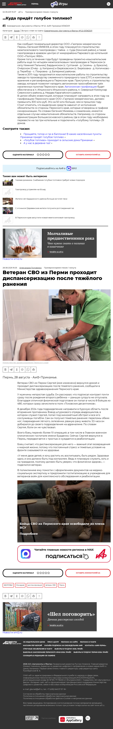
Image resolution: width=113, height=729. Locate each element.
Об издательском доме (34, 642)
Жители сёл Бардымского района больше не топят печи (41, 199)
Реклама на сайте (69, 642)
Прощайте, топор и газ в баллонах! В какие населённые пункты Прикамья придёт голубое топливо (61, 136)
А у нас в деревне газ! (37, 143)
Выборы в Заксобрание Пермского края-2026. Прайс (47, 652)
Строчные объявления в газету (37, 649)
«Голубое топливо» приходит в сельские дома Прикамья (58, 140)
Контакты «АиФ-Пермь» (95, 645)
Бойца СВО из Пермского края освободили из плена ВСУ (62, 525)
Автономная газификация (81, 86)
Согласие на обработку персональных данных (44, 694)
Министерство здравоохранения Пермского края (25, 362)
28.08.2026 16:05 (10, 268)
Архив (17, 31)
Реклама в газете (88, 642)
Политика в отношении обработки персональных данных (49, 696)
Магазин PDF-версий (32, 645)
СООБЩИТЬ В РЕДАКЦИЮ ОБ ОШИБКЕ (39, 656)
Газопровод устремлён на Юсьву (30, 189)
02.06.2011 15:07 (9, 12)
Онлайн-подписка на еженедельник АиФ (63, 645)
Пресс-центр (53, 642)
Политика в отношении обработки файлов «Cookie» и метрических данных (57, 698)
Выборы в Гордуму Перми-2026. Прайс (91, 652)
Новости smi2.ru (12, 259)
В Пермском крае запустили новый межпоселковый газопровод (45, 218)
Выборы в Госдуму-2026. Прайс (69, 649)
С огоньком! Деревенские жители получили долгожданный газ (44, 208)
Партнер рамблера (48, 718)
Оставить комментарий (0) (88, 155)
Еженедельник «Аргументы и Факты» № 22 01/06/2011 (68, 31)
